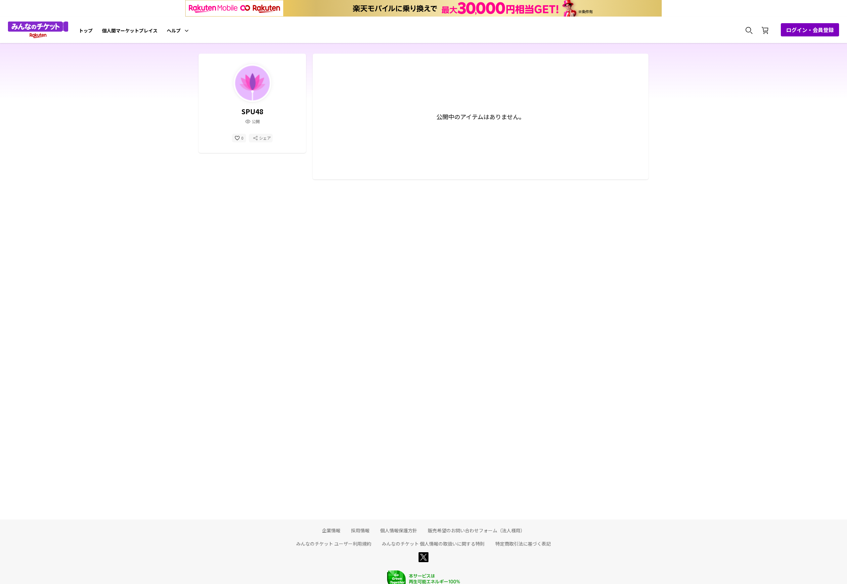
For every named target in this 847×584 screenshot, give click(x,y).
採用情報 (360, 530)
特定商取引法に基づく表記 (523, 543)
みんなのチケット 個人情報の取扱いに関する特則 (433, 543)
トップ (86, 30)
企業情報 (331, 530)
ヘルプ (174, 30)
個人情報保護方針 (398, 530)
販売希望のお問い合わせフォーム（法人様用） (476, 530)
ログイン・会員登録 (810, 30)
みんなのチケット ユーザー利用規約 (333, 543)
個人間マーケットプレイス (129, 30)
